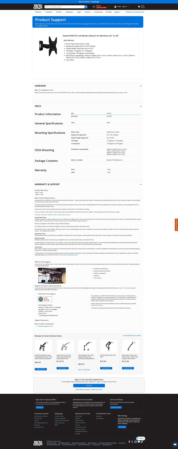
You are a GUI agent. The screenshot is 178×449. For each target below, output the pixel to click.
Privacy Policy (122, 443)
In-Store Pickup (59, 416)
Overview (40, 85)
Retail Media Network (81, 431)
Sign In (89, 385)
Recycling (37, 425)
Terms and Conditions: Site (53, 444)
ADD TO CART (40, 369)
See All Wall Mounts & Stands (132, 335)
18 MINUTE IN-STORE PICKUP (134, 12)
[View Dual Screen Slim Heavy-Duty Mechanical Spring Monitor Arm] (65, 346)
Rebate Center (79, 420)
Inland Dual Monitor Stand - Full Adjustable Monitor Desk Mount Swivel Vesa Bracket (43, 356)
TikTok (141, 442)
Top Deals (48, 12)
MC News (109, 12)
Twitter (132, 442)
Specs (38, 106)
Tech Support (100, 418)
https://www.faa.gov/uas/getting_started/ (66, 255)
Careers (77, 425)
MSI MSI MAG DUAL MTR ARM (108, 356)
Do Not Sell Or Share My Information (108, 443)
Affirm (56, 425)
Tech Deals (95, 2)
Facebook (129, 442)
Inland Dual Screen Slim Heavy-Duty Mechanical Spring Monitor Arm (64, 356)
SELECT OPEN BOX (84, 370)
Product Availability (60, 418)
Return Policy (38, 418)
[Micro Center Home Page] (38, 6)
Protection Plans (39, 427)
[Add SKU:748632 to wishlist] (90, 342)
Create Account (96, 389)
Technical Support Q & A (45, 326)
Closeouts (99, 416)
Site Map (77, 434)
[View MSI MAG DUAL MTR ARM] (109, 346)
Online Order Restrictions (62, 420)
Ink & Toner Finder (80, 423)
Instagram (135, 442)
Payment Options (60, 423)
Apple (79, 12)
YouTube (139, 442)
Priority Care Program (97, 305)
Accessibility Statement (64, 443)
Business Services (80, 429)
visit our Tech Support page (126, 288)
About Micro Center (51, 443)
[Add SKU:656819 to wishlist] (134, 342)
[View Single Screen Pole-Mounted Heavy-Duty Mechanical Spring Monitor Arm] (87, 346)
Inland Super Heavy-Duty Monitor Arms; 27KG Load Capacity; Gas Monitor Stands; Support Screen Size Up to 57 (130, 357)
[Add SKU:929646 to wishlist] (47, 342)
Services (87, 12)
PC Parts (58, 12)
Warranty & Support (47, 184)
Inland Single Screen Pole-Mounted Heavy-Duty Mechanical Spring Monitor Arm (86, 357)
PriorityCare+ (98, 12)
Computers (69, 12)
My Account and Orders (40, 416)
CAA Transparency (92, 443)
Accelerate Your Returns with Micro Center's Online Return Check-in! (52, 215)
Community (78, 416)
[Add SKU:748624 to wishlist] (69, 342)
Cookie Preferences (106, 444)
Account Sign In (96, 444)
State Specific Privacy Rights (79, 443)
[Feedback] (176, 225)
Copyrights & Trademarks (84, 444)
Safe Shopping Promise (41, 423)
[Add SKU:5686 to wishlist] (112, 342)
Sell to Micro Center (80, 427)
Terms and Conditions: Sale (69, 444)
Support (117, 12)
